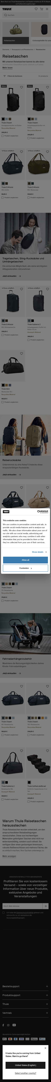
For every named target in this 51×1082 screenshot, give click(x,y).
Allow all (25, 560)
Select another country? (25, 1073)
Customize (24, 568)
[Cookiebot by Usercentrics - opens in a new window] (37, 511)
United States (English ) (25, 1065)
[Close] (45, 1048)
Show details (37, 552)
